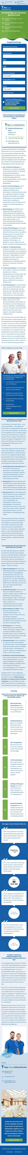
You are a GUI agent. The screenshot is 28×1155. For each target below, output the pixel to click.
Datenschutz (18, 1152)
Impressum (10, 1152)
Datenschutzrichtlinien (10, 104)
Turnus (5, 86)
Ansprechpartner (7, 53)
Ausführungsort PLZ (8, 92)
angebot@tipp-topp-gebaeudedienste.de (10, 1081)
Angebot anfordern (14, 413)
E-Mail (4, 66)
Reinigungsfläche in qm (9, 79)
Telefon (5, 59)
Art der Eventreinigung (9, 73)
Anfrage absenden (14, 108)
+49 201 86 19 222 (15, 138)
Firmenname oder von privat (10, 46)
